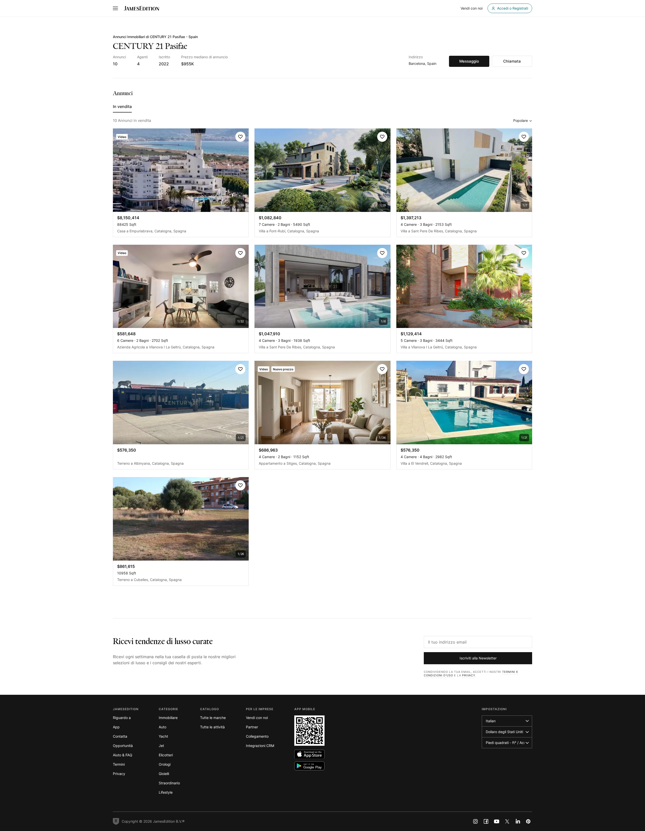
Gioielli (164, 773)
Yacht (163, 736)
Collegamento (257, 736)
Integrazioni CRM (260, 745)
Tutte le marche (213, 717)
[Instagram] (475, 821)
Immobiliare (168, 717)
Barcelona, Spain (422, 63)
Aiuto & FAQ (122, 755)
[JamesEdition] (141, 8)
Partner (252, 727)
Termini (119, 764)
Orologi (165, 764)
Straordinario (169, 783)
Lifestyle (166, 792)
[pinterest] (528, 821)
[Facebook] (486, 821)
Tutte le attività (212, 727)
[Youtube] (496, 821)
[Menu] (115, 8)
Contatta (120, 736)
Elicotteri (166, 755)
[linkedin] (518, 821)
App (116, 727)
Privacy (468, 675)
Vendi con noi (257, 717)
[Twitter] (507, 821)
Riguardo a (122, 717)
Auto (162, 727)
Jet (161, 745)
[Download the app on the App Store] (309, 754)
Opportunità (123, 745)
